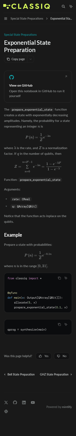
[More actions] (30, 59)
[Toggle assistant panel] (71, 6)
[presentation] (38, 293)
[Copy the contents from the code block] (59, 278)
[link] (38, 86)
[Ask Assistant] (66, 278)
